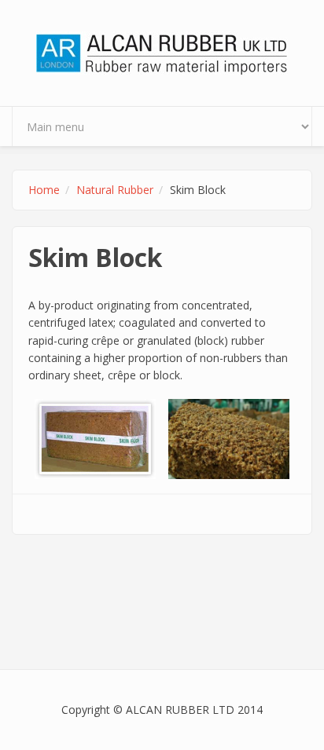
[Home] (162, 51)
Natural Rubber (114, 189)
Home (44, 189)
